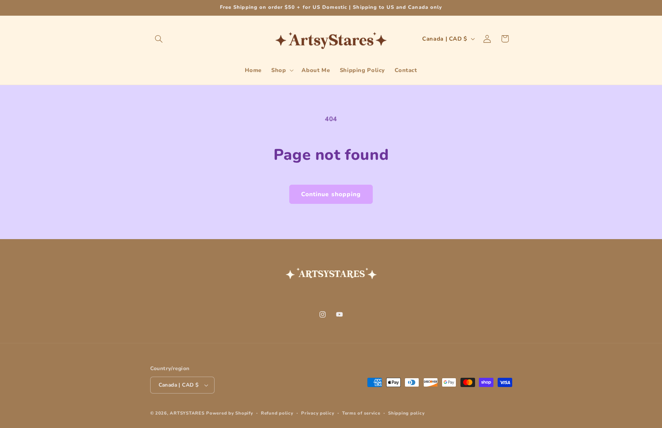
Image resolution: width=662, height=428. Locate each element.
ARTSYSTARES (187, 413)
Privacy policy (317, 413)
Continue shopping (331, 194)
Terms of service (361, 413)
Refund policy (277, 413)
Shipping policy (406, 413)
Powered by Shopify (229, 413)
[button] (159, 39)
